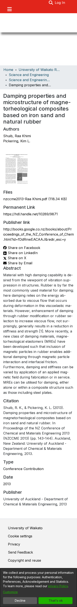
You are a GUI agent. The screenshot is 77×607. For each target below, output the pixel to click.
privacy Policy (58, 586)
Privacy (14, 544)
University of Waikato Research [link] (40, 70)
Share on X (16, 258)
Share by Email (19, 263)
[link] (35, 199)
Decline (20, 600)
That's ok (56, 600)
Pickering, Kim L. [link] (16, 141)
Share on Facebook (23, 248)
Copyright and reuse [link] (24, 560)
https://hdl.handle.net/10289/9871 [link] (30, 214)
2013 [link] (7, 484)
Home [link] (8, 70)
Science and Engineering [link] (29, 75)
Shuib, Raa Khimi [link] (17, 136)
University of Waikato (25, 528)
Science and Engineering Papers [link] (30, 80)
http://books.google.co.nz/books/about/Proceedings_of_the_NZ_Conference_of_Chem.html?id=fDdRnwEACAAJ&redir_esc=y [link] (38, 234)
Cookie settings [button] (20, 536)
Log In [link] (60, 2)
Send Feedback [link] (20, 552)
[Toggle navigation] (9, 9)
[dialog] (38, 587)
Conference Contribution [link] (23, 469)
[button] (50, 2)
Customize (10, 592)
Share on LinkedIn (22, 253)
